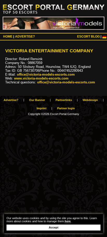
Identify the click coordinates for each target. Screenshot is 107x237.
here (68, 221)
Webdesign (90, 100)
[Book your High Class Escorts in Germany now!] (53, 23)
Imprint (41, 108)
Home (7, 36)
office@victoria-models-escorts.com (46, 74)
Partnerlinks (64, 100)
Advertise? (25, 36)
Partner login (66, 108)
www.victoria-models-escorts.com (41, 78)
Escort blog (88, 36)
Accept (53, 227)
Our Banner (37, 100)
